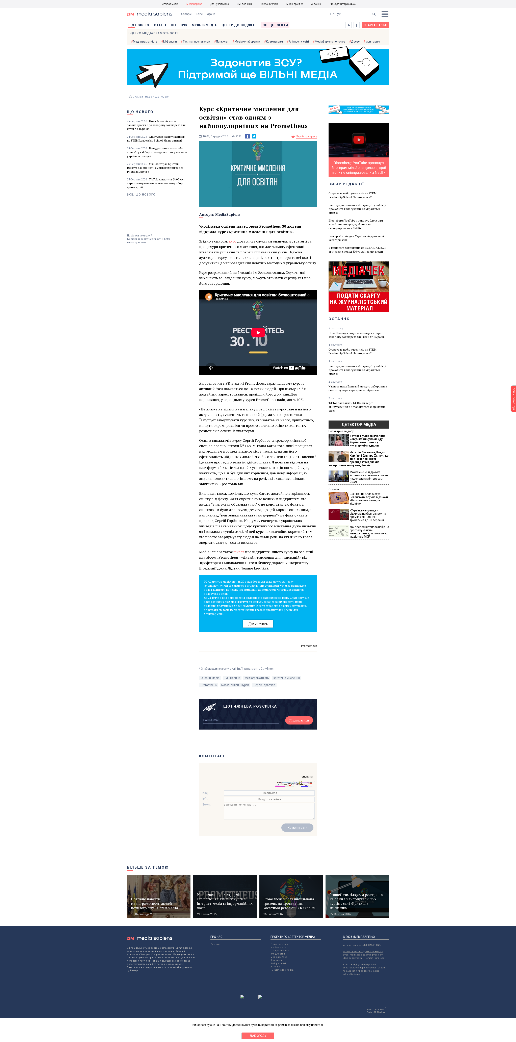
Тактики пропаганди (196, 41)
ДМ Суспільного (219, 4)
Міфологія (170, 41)
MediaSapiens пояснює (330, 41)
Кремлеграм (274, 41)
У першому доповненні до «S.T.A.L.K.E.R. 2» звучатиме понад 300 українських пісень (357, 249)
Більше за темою (148, 867)
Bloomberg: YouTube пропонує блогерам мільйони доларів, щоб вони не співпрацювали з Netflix (356, 224)
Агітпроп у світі (299, 41)
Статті (160, 25)
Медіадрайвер (294, 4)
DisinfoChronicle (269, 4)
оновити (307, 776)
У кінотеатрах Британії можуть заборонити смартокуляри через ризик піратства (155, 167)
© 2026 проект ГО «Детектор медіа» (363, 951)
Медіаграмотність (145, 41)
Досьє (355, 41)
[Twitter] (254, 136)
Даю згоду (258, 1035)
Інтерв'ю (179, 25)
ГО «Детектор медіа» (343, 4)
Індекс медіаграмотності (153, 33)
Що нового (138, 25)
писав (239, 551)
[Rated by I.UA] (249, 997)
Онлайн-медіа (143, 96)
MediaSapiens (194, 4)
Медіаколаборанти (247, 41)
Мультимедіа (204, 25)
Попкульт (222, 41)
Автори (186, 14)
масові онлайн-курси (235, 685)
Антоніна (316, 4)
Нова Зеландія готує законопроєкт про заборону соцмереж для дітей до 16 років (156, 125)
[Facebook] (247, 136)
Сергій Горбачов (264, 685)
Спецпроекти (275, 25)
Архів (211, 14)
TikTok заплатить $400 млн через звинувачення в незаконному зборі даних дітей (156, 183)
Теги (199, 14)
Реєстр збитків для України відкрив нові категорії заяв (356, 238)
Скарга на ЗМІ (375, 25)
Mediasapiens (278, 947)
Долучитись (258, 623)
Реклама (215, 944)
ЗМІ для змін (244, 4)
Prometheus (209, 685)
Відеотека (276, 960)
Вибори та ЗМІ (278, 963)
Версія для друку (306, 136)
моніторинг (373, 41)
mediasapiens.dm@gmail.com (366, 955)
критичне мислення (287, 678)
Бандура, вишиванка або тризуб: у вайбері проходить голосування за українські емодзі (157, 152)
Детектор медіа (169, 4)
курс (232, 241)
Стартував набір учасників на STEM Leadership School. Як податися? (156, 138)
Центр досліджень (240, 25)
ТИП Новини (232, 678)
